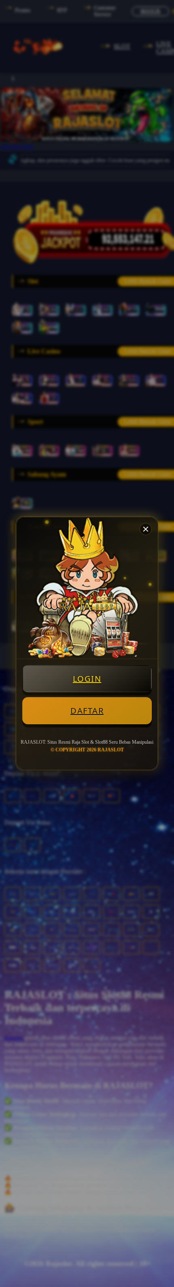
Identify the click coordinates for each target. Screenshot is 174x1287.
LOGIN (87, 678)
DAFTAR (87, 710)
